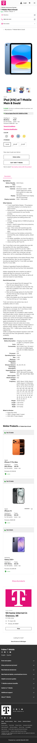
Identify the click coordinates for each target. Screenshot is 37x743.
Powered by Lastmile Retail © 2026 (18, 740)
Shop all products (18, 581)
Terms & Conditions (9, 126)
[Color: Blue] (18, 136)
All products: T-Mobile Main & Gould (14, 29)
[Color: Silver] (6, 136)
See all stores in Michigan (18, 641)
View (18, 628)
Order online (16, 157)
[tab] (7, 176)
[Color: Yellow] (24, 136)
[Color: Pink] (12, 136)
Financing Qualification (10, 129)
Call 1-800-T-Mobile (16, 162)
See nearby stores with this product (22, 167)
